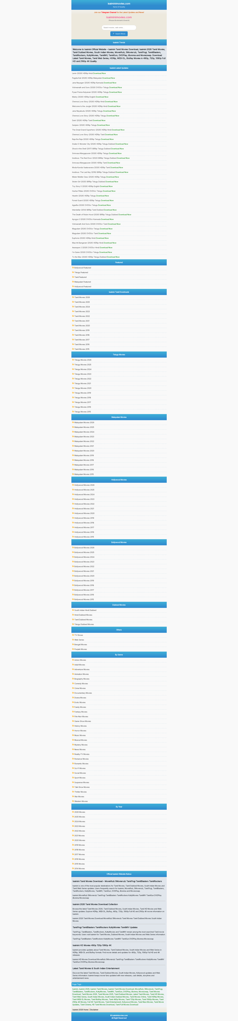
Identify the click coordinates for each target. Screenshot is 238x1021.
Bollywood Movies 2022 (84, 566)
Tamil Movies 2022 (82, 316)
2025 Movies (79, 817)
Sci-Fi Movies (80, 768)
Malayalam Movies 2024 (84, 432)
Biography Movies (81, 679)
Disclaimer (94, 1010)
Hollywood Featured (82, 286)
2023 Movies (79, 826)
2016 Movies (79, 859)
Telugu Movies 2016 (82, 407)
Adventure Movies (81, 669)
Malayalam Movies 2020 (84, 451)
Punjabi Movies (80, 649)
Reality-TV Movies (81, 754)
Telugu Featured (81, 272)
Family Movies (80, 707)
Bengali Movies (80, 644)
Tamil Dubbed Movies (83, 620)
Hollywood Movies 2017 (84, 527)
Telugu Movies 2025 (82, 365)
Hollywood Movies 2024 (84, 494)
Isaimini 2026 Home (80, 1010)
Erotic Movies (80, 702)
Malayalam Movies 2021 (84, 446)
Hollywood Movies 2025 (84, 490)
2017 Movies (79, 854)
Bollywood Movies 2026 (84, 548)
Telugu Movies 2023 (82, 374)
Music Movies (80, 735)
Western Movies (81, 801)
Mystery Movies (81, 745)
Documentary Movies (83, 693)
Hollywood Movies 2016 (84, 532)
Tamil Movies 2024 (82, 307)
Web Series (79, 640)
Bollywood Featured (82, 268)
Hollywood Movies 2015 (84, 537)
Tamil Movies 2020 (82, 326)
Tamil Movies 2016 (81, 344)
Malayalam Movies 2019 (84, 455)
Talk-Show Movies (82, 787)
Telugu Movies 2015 (82, 412)
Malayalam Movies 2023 (84, 437)
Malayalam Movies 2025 (84, 427)
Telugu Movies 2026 (82, 360)
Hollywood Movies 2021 (84, 509)
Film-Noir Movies (81, 716)
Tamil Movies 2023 (82, 311)
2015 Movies (79, 864)
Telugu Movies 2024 (82, 369)
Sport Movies (79, 778)
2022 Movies (79, 831)
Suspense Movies (81, 782)
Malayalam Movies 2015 (84, 474)
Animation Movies (81, 674)
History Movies (80, 726)
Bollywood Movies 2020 (84, 576)
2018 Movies (79, 850)
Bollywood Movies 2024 (84, 557)
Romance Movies (81, 759)
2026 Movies (79, 812)
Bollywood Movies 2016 (84, 595)
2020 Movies (79, 840)
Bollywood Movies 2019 (84, 581)
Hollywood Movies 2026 (84, 485)
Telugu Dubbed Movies (84, 624)
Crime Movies (80, 688)
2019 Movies (79, 845)
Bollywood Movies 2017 (84, 590)
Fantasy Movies (80, 712)
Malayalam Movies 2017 (84, 465)
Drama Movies (80, 698)
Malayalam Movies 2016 (84, 469)
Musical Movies (80, 740)
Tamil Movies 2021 (81, 321)
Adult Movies (79, 665)
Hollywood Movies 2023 (84, 499)
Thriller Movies (80, 792)
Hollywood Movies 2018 (84, 523)
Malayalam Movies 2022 (84, 441)
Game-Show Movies (82, 721)
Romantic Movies (81, 764)
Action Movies (80, 660)
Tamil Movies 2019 (81, 330)
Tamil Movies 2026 (82, 297)
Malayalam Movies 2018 (84, 460)
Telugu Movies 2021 (82, 383)
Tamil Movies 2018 (81, 335)
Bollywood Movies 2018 (84, 585)
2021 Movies (79, 836)
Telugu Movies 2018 (82, 398)
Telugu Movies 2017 (82, 402)
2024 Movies (79, 821)
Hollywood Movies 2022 (84, 504)
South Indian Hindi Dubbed (85, 610)
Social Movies (80, 773)
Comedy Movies (81, 683)
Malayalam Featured (82, 282)
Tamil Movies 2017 (81, 340)
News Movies (80, 749)
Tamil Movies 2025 (82, 302)
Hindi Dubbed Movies (83, 615)
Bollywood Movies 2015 (84, 599)
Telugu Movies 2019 (82, 393)
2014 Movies (79, 868)
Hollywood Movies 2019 (84, 518)
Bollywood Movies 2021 (84, 571)
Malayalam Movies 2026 (84, 422)
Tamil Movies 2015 (81, 349)
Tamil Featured (80, 277)
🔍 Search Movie (119, 34)
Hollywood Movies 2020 (84, 513)
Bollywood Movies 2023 (84, 562)
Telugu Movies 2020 (82, 388)
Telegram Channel (108, 12)
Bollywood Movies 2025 (84, 552)
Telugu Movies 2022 (82, 379)
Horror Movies (80, 731)
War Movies (79, 796)
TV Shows (78, 635)
